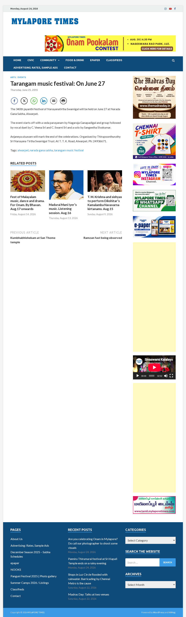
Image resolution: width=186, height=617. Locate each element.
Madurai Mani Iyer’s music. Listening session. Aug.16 (63, 209)
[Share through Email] (53, 100)
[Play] (138, 376)
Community (48, 60)
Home (17, 60)
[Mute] (166, 376)
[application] (154, 367)
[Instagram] (165, 8)
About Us (17, 539)
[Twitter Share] (24, 100)
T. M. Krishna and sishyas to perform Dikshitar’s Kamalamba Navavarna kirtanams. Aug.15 (105, 203)
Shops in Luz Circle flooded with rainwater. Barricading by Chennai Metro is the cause (89, 579)
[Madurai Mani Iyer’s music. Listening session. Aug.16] (66, 200)
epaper (95, 60)
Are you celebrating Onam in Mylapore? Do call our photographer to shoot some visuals (93, 543)
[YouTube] (170, 8)
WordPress (158, 612)
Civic (30, 60)
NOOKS (16, 569)
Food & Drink (75, 60)
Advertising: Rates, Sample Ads (35, 67)
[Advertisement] (154, 297)
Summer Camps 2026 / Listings (30, 582)
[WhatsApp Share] (34, 100)
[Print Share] (63, 100)
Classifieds (114, 60)
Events (22, 77)
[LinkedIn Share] (43, 100)
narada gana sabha (41, 150)
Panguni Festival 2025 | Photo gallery (33, 576)
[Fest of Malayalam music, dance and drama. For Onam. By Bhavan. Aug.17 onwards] (27, 192)
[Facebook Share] (14, 100)
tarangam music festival (69, 150)
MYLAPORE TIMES (36, 612)
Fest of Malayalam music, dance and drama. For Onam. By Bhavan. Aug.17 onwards (27, 203)
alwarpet (23, 150)
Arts (13, 77)
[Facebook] (175, 8)
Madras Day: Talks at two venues (88, 594)
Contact (70, 67)
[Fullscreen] (171, 376)
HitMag (172, 612)
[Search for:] (150, 562)
